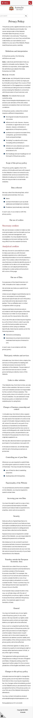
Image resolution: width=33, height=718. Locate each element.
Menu (5, 2)
